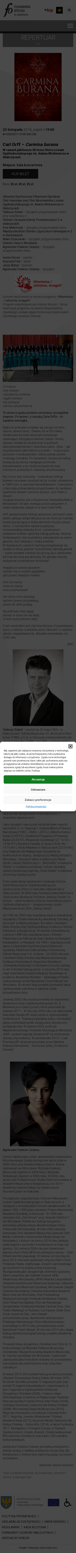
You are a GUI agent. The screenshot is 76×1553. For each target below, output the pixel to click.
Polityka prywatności (36, 806)
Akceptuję (38, 779)
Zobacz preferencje (38, 800)
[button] (70, 746)
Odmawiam (38, 789)
